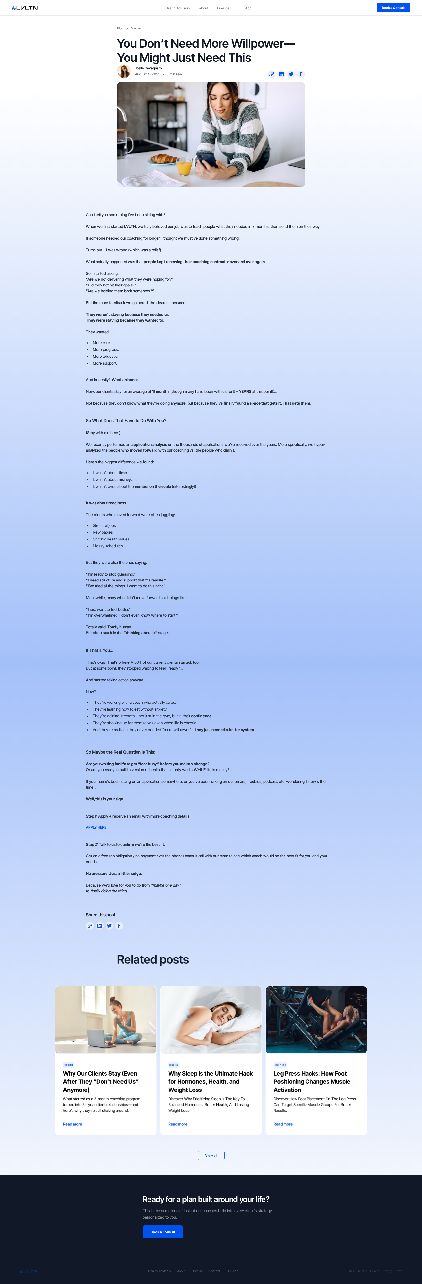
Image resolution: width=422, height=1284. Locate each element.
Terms (398, 1271)
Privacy (386, 1271)
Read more (72, 1124)
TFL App (244, 8)
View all (211, 1155)
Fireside (223, 8)
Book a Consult (393, 8)
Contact (214, 1271)
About (203, 8)
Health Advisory (177, 8)
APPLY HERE (96, 827)
